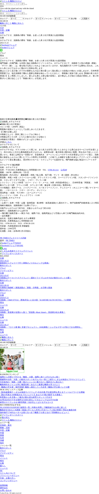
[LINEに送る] (1, 51)
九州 (2, 438)
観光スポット (6, 448)
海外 (2, 443)
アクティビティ (7, 453)
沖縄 (2, 440)
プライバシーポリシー (9, 476)
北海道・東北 (6, 425)
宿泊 (2, 456)
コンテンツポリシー (8, 481)
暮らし (3, 466)
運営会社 (4, 488)
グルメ (3, 451)
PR (1, 471)
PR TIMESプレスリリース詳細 (13, 238)
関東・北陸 (5, 428)
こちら (9, 142)
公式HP (64, 170)
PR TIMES (10, 240)
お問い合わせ (6, 490)
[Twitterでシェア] (7, 48)
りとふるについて (7, 473)
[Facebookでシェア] (8, 45)
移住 (2, 461)
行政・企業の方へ (7, 478)
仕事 (2, 463)
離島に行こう (6, 23)
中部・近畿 (5, 430)
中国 (2, 433)
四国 (2, 435)
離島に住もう (18, 23)
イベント (4, 458)
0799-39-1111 (53, 170)
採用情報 (4, 485)
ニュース (4, 468)
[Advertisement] (49, 99)
